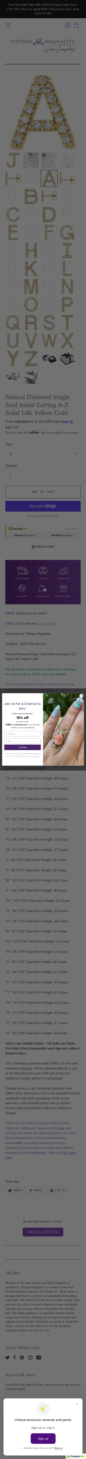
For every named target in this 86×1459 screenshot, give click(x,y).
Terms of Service (33, 756)
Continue (22, 747)
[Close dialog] (81, 696)
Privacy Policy (21, 756)
